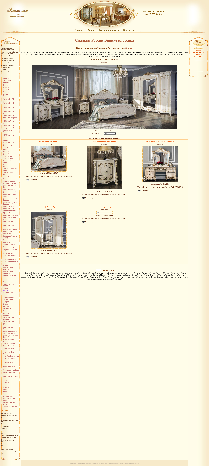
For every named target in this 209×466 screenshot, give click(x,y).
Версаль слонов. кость (9, 399)
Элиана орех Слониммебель (8, 135)
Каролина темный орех (9, 256)
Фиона (5, 288)
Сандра (5, 279)
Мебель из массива (8, 438)
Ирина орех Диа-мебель (9, 367)
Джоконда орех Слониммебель (8, 328)
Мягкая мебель (6, 413)
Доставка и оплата (109, 30)
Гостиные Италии (7, 56)
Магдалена (7, 308)
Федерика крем (8, 282)
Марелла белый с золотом (9, 268)
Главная (79, 30)
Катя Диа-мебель (9, 343)
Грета (5, 391)
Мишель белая (8, 179)
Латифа (5, 265)
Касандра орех (8, 297)
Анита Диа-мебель (10, 333)
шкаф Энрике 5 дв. (104, 207)
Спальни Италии (7, 63)
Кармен (5, 380)
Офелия (6, 306)
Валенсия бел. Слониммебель (8, 114)
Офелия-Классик (9, 213)
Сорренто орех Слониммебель (8, 102)
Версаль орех (8, 396)
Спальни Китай (7, 67)
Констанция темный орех (10, 262)
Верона (5, 138)
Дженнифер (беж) (9, 192)
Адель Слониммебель (8, 324)
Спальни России (7, 72)
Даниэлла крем (8, 145)
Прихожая (5, 426)
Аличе (5, 389)
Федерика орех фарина (8, 285)
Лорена (5, 85)
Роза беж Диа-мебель (11, 356)
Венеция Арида (8, 292)
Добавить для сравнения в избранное (104, 131)
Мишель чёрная (9, 181)
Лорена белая (8, 242)
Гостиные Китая (7, 58)
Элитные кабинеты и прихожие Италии (9, 448)
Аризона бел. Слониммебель (8, 110)
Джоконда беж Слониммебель (8, 207)
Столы (3, 431)
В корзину (33, 179)
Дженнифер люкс (9, 194)
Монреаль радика (9, 247)
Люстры (4, 69)
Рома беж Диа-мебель (8, 363)
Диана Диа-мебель (10, 331)
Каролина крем (8, 253)
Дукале (5, 304)
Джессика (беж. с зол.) (9, 186)
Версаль (6, 89)
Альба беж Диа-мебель (9, 373)
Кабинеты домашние (9, 415)
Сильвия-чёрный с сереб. (10, 169)
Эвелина (6, 152)
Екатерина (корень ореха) (10, 237)
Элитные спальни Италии (8, 444)
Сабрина (6, 176)
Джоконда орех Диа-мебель (10, 336)
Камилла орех (8, 156)
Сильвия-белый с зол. (9, 173)
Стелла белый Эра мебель (10, 407)
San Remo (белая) (9, 183)
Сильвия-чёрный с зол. (10, 165)
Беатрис (6, 302)
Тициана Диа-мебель (11, 370)
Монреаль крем (9, 244)
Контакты (128, 30)
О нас (91, 30)
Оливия (6, 83)
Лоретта (6, 311)
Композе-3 (7, 385)
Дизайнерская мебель (9, 435)
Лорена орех (7, 240)
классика (5, 74)
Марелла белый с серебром (9, 272)
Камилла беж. (8, 158)
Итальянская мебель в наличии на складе (9, 52)
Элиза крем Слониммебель (8, 120)
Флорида (6, 92)
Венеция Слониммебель (8, 320)
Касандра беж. (8, 299)
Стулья (3, 433)
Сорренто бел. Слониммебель (8, 99)
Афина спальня (8, 295)
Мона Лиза (7, 234)
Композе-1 (7, 382)
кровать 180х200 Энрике (48, 141)
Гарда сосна (7, 80)
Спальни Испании (7, 65)
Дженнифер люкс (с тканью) (10, 199)
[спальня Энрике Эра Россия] (104, 96)
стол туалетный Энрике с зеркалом (160, 141)
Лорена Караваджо (10, 229)
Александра (7, 76)
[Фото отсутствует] (104, 212)
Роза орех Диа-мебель (8, 353)
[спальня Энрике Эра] (160, 164)
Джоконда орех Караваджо (8, 222)
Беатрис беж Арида (10, 128)
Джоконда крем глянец (8, 226)
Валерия (6, 313)
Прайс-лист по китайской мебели (8, 49)
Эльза (5, 149)
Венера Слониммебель (8, 95)
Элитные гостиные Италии (8, 440)
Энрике (5, 290)
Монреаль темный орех (10, 250)
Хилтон (5, 394)
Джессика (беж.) (9, 189)
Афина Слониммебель (8, 106)
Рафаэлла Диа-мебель (8, 349)
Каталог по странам (86, 48)
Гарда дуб (6, 78)
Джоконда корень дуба (9, 218)
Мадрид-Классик (9, 210)
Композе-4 (7, 387)
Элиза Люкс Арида (10, 118)
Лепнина (4, 428)
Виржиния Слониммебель (8, 316)
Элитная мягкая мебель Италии (10, 452)
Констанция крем (9, 259)
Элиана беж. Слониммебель (8, 131)
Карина (5, 147)
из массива (6, 410)
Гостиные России (7, 60)
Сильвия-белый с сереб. (9, 161)
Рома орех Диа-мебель (9, 359)
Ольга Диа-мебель (10, 346)
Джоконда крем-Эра (10, 215)
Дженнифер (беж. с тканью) (10, 203)
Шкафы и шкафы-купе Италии (9, 421)
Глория (5, 140)
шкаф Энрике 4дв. (49, 207)
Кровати (4, 418)
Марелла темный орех (9, 276)
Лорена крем (7, 231)
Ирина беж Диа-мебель (9, 340)
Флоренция (7, 87)
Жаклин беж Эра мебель (9, 403)
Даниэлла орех (8, 142)
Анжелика (6, 196)
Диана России (8, 154)
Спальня (4, 424)
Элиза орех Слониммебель (8, 124)
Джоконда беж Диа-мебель (10, 377)
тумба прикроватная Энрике (104, 141)
